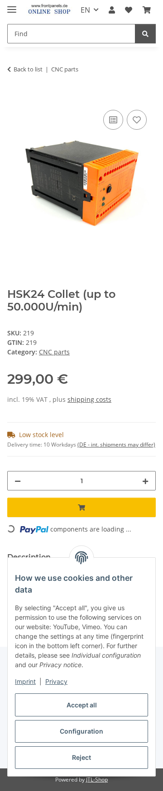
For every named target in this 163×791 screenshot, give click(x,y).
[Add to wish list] (137, 120)
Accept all (82, 705)
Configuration (81, 731)
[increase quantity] (145, 480)
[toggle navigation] (11, 5)
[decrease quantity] (18, 480)
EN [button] (85, 10)
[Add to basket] (14, 98)
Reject (81, 757)
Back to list (28, 69)
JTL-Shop (97, 779)
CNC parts (54, 352)
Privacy (56, 681)
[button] (112, 10)
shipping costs (89, 399)
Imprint (25, 681)
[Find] (145, 33)
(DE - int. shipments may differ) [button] (116, 444)
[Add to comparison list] (113, 120)
